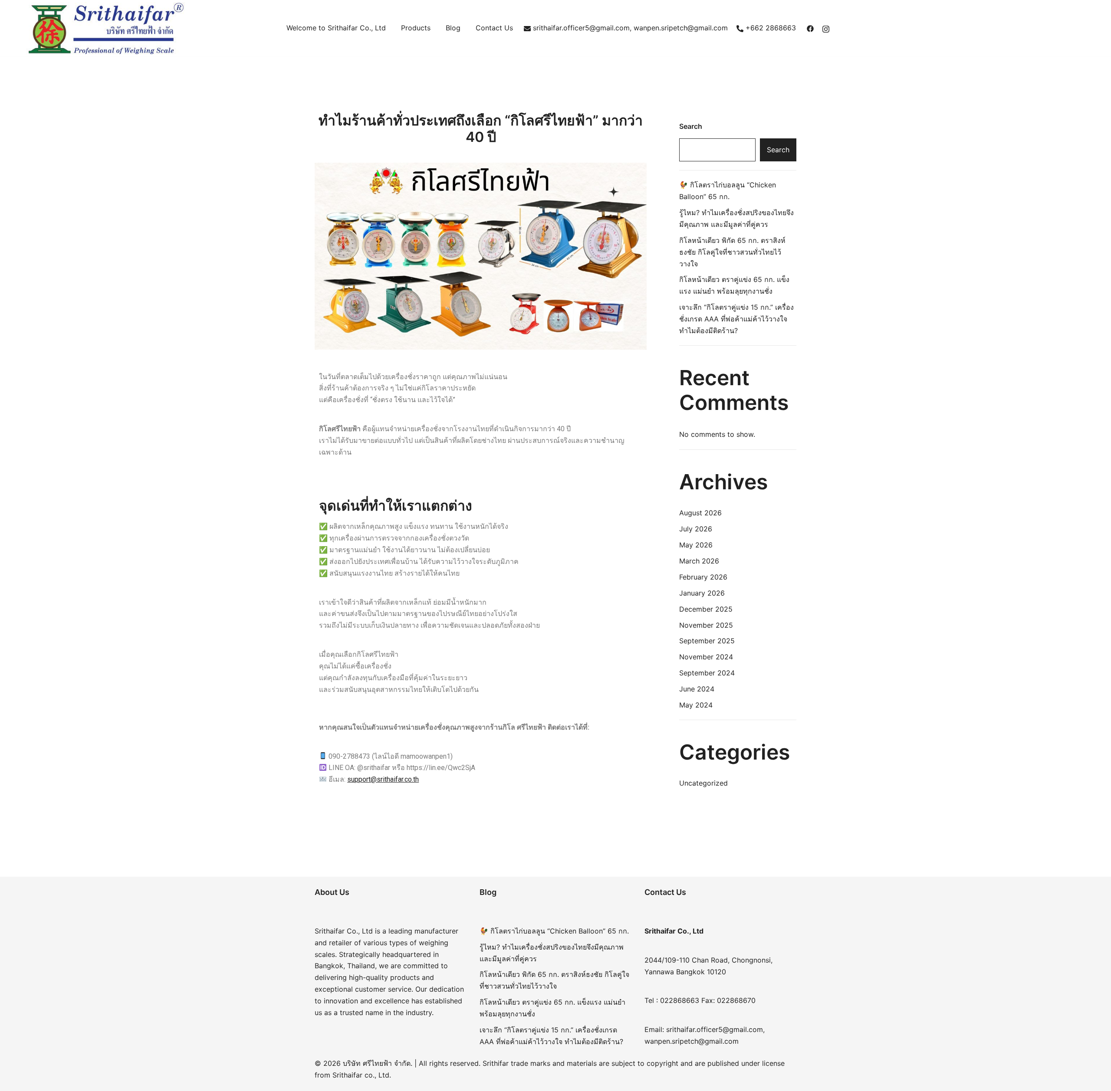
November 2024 (706, 656)
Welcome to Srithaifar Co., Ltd (336, 27)
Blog (453, 27)
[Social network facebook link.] (810, 27)
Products (416, 27)
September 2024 (707, 672)
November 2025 (706, 625)
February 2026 (703, 577)
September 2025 (707, 640)
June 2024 (696, 689)
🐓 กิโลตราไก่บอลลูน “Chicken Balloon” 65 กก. (554, 931)
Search (690, 126)
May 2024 (696, 705)
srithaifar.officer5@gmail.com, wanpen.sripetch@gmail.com (630, 27)
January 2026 (702, 593)
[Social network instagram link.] (825, 27)
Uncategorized (703, 783)
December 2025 (706, 609)
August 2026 (700, 512)
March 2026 (699, 561)
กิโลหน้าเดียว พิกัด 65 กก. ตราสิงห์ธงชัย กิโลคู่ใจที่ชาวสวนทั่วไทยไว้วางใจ (732, 252)
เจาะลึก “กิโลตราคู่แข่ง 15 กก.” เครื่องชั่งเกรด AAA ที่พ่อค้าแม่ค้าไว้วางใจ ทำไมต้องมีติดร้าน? (736, 319)
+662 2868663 (771, 27)
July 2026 (695, 528)
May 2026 (696, 545)
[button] (682, 114)
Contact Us (494, 27)
